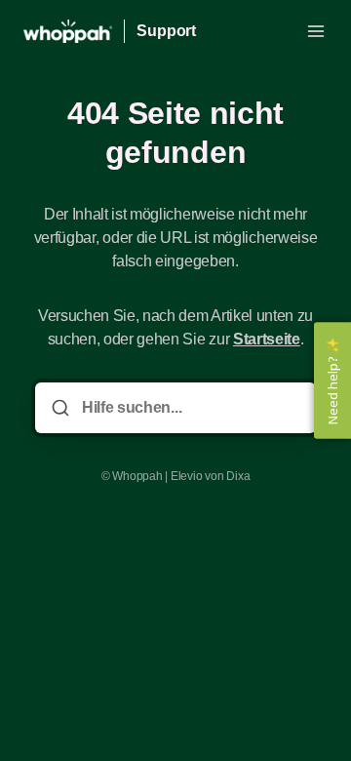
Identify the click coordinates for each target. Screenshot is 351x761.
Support (166, 30)
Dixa (238, 476)
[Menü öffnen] (316, 31)
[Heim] (68, 31)
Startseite (266, 339)
